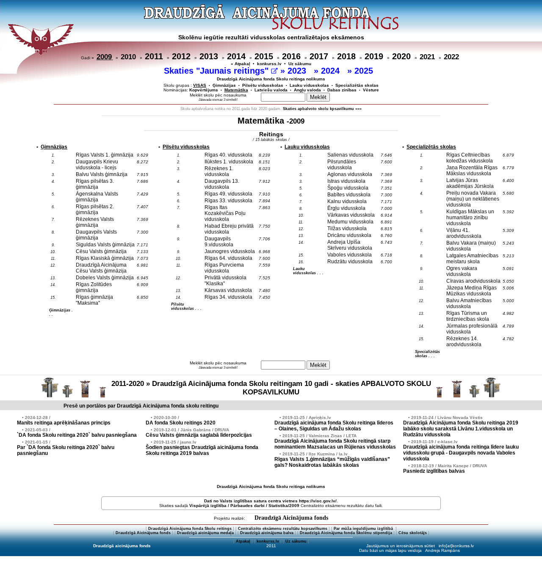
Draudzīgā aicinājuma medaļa (205, 533)
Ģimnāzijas (224, 85)
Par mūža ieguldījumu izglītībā (364, 528)
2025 (365, 70)
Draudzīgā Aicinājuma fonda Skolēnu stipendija (346, 533)
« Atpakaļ (240, 63)
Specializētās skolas (357, 85)
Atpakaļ (243, 541)
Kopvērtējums (203, 90)
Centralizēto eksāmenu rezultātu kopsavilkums (282, 528)
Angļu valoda (307, 90)
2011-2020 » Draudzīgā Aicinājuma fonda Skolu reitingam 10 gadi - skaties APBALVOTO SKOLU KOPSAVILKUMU (271, 388)
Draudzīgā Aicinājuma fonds (291, 518)
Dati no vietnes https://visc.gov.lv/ (270, 501)
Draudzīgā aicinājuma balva (266, 533)
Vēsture (371, 90)
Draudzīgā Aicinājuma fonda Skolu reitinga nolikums (271, 79)
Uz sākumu (299, 63)
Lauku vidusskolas (309, 85)
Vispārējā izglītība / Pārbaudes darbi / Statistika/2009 (244, 505)
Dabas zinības (342, 90)
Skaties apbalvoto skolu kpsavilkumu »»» (322, 109)
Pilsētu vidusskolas (262, 85)
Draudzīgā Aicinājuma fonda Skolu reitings (190, 528)
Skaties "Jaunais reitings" (217, 70)
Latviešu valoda (271, 90)
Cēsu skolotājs (412, 533)
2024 (331, 70)
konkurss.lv (269, 63)
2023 (298, 70)
